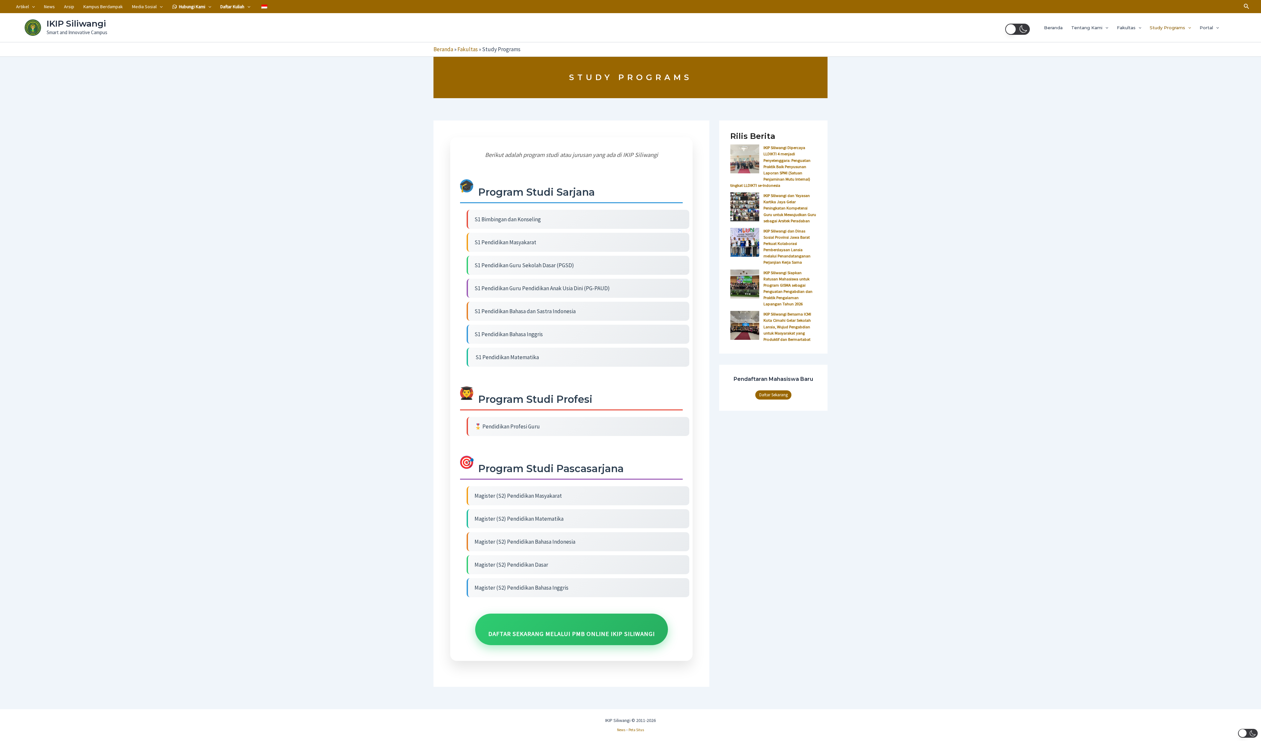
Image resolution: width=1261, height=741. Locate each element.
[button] (32, 6)
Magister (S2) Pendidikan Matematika (519, 518)
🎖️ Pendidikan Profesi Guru (507, 426)
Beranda (1053, 27)
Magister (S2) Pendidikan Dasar (511, 564)
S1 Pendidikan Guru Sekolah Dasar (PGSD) (524, 265)
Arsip (69, 7)
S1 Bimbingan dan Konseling (508, 219)
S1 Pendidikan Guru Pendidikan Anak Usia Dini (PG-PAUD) (542, 288)
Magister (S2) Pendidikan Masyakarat (518, 495)
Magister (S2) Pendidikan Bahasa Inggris (521, 587)
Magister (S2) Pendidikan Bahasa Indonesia (525, 541)
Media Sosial (144, 7)
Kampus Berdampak (103, 7)
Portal (1206, 27)
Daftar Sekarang (773, 395)
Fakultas (1126, 27)
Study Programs (1167, 27)
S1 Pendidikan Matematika (507, 357)
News (49, 7)
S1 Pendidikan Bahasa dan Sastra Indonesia (525, 311)
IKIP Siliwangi (76, 23)
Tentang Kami (1086, 27)
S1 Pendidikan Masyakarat (505, 242)
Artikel (22, 7)
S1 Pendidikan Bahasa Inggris (509, 334)
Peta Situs (636, 730)
